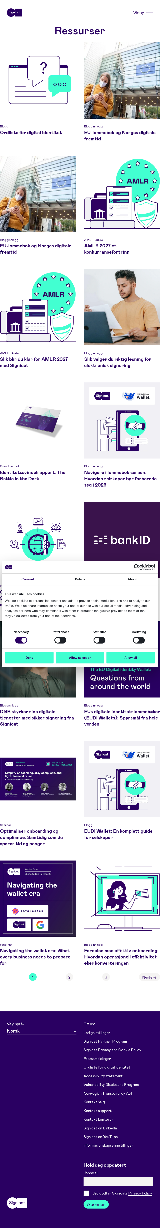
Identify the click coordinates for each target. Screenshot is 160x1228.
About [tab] (132, 579)
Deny (29, 657)
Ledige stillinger (97, 1032)
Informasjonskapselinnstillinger (108, 1145)
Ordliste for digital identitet (107, 1067)
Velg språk (16, 1024)
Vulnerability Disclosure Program (111, 1084)
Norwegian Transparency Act (108, 1093)
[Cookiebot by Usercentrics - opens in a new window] (137, 567)
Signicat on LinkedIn (100, 1128)
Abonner (96, 1204)
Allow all (130, 657)
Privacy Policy (140, 1193)
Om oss (90, 1024)
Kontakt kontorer (98, 1119)
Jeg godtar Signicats (122, 1193)
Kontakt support (98, 1110)
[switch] (60, 640)
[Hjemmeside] (14, 12)
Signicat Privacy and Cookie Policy (112, 1050)
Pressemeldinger (97, 1058)
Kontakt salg (94, 1102)
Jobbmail (91, 1173)
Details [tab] (80, 579)
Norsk (13, 1030)
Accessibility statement (103, 1076)
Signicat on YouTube (101, 1136)
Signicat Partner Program (105, 1041)
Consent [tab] (27, 579)
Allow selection (80, 657)
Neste (149, 977)
